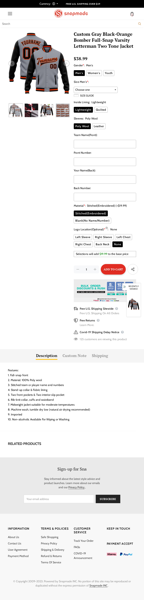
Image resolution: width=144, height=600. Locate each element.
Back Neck (102, 244)
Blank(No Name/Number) (92, 220)
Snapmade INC (98, 585)
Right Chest (83, 244)
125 (82, 339)
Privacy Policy (76, 487)
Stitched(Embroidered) (90, 213)
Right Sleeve (103, 237)
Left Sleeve (82, 237)
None (117, 244)
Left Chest (123, 237)
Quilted (101, 109)
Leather (99, 126)
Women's (94, 73)
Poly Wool (82, 126)
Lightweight (83, 109)
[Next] (66, 63)
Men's (79, 73)
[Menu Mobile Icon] (10, 14)
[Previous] (12, 63)
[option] (39, 63)
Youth (109, 73)
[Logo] (73, 13)
